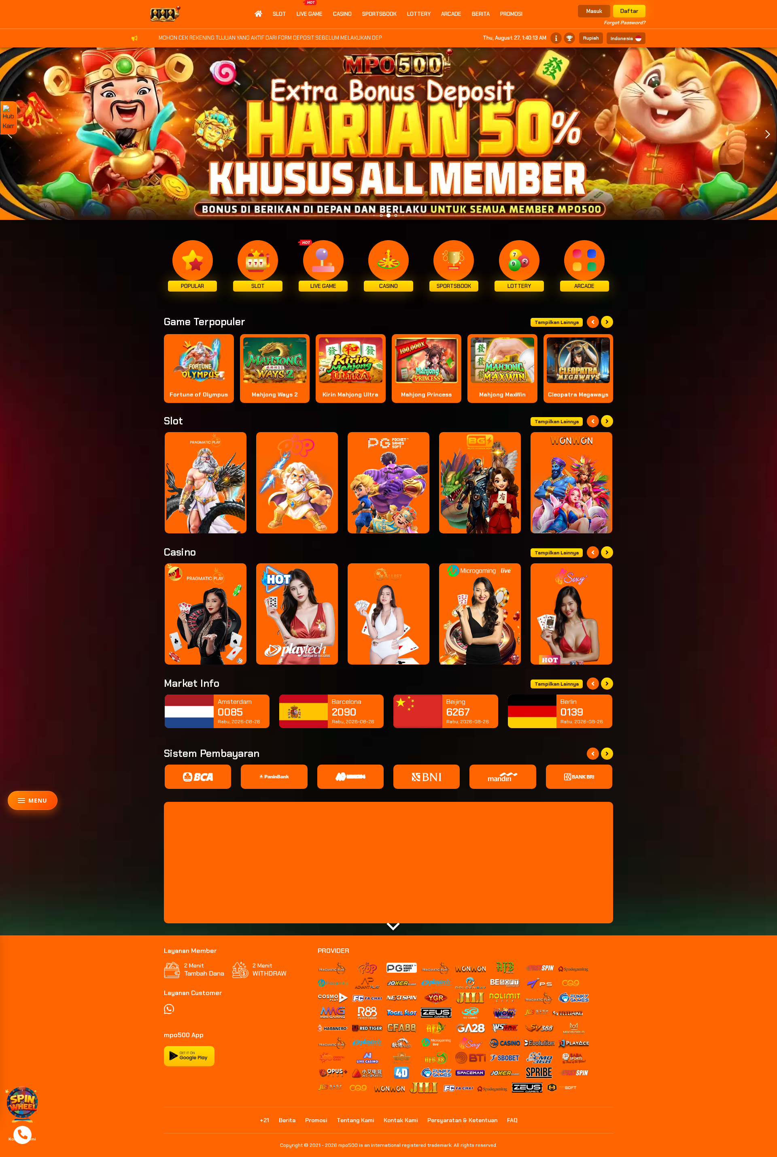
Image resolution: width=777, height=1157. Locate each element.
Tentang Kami (355, 1120)
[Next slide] (607, 322)
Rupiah (591, 38)
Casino (342, 14)
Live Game (310, 14)
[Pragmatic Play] (205, 482)
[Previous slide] (593, 322)
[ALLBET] (388, 614)
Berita (481, 14)
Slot (279, 14)
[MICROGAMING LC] (480, 614)
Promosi (511, 14)
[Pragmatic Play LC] (205, 614)
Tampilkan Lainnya (557, 322)
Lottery (419, 14)
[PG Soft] (388, 482)
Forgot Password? (624, 22)
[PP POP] (297, 482)
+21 (264, 1120)
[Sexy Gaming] (571, 614)
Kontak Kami (401, 1120)
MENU (37, 800)
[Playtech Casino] (297, 614)
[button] (767, 134)
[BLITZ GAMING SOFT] (480, 482)
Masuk (594, 11)
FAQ (512, 1120)
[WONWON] (571, 482)
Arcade (451, 14)
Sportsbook (379, 14)
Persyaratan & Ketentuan (462, 1120)
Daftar (629, 11)
